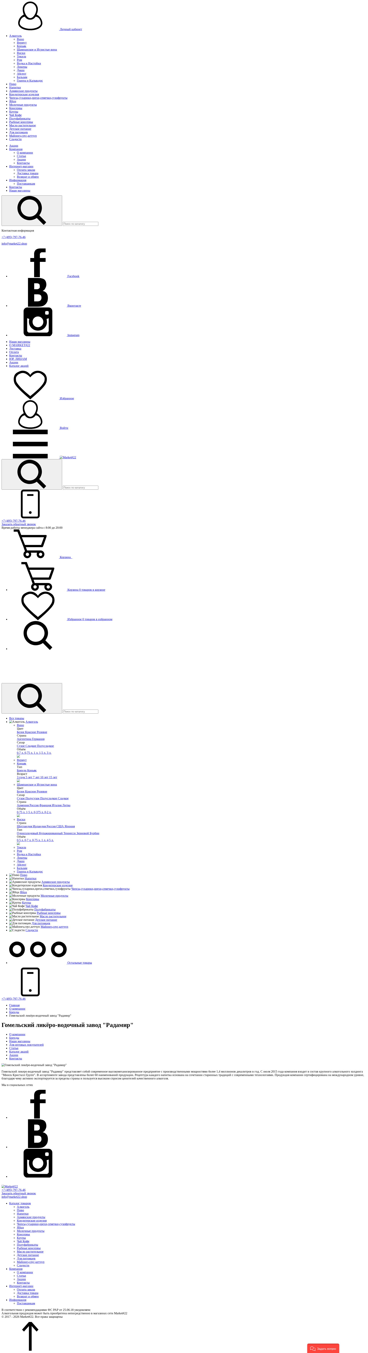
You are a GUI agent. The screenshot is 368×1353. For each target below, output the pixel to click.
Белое (21, 732)
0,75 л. (29, 752)
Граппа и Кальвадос (30, 80)
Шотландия (25, 826)
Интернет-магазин (21, 166)
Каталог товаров (20, 1203)
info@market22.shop (14, 243)
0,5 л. (21, 840)
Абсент (21, 73)
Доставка (15, 348)
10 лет (44, 777)
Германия (38, 739)
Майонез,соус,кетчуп (23, 135)
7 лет (36, 777)
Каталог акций (19, 365)
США (60, 826)
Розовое (42, 732)
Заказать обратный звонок (19, 524)
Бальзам (22, 77)
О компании (25, 152)
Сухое (21, 745)
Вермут (22, 42)
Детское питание (20, 128)
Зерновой (83, 833)
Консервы (15, 108)
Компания (15, 149)
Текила (21, 56)
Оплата (14, 352)
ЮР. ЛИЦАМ (18, 359)
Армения (23, 805)
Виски (21, 53)
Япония (70, 826)
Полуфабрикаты (19, 118)
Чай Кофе (15, 115)
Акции (13, 145)
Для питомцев (18, 132)
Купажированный (51, 833)
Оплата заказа (26, 169)
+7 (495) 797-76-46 (13, 237)
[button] (323, 1348)
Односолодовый (28, 833)
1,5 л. (43, 752)
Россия (34, 805)
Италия (57, 805)
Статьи (21, 156)
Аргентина (24, 739)
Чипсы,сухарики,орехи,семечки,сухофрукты (38, 97)
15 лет (53, 777)
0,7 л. (21, 752)
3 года (21, 777)
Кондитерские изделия (24, 94)
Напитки (15, 87)
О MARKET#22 (19, 345)
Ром (19, 59)
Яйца (12, 101)
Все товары (16, 718)
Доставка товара (27, 173)
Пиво (12, 84)
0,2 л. (47, 812)
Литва (66, 805)
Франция (45, 805)
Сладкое (31, 745)
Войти (63, 427)
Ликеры (22, 66)
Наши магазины (19, 190)
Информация (17, 180)
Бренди (22, 770)
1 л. (36, 752)
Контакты (23, 163)
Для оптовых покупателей (26, 1044)
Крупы (13, 111)
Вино (20, 39)
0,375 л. (39, 812)
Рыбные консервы (21, 122)
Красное (31, 732)
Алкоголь (15, 35)
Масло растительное (22, 125)
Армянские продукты (23, 91)
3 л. (49, 752)
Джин (21, 70)
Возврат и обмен (28, 176)
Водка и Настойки (29, 63)
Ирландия (40, 826)
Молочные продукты (23, 104)
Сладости (15, 139)
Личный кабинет (70, 29)
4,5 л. (50, 840)
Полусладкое (45, 745)
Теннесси (69, 833)
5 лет (29, 777)
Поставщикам (26, 183)
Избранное (66, 398)
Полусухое (32, 798)
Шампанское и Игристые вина (37, 49)
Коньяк (21, 46)
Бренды (14, 1037)
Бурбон (94, 833)
